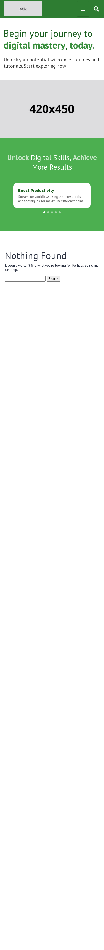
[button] (44, 212)
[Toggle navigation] (83, 9)
